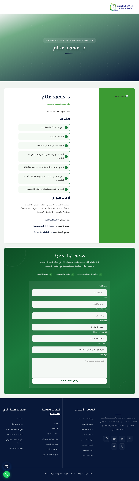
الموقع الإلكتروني (62, 232)
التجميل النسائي (17, 424)
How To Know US (100, 332)
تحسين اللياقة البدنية (15, 435)
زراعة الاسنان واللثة (85, 419)
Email (105, 298)
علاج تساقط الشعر (50, 455)
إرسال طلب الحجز (69, 381)
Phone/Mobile (101, 310)
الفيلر (56, 423)
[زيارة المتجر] (6, 466)
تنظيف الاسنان (87, 430)
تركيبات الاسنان (87, 440)
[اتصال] (122, 446)
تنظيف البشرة (52, 434)
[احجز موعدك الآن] (6, 474)
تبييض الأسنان (87, 435)
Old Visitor (102, 344)
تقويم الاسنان (87, 424)
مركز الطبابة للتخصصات (79, 474)
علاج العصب (88, 450)
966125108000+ (52, 220)
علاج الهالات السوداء (50, 439)
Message (103, 355)
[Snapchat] (122, 439)
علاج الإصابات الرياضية (14, 430)
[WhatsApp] (106, 439)
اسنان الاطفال (87, 456)
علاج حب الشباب (52, 444)
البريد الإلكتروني (63, 226)
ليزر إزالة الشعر (52, 449)
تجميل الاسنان (87, 445)
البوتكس (54, 429)
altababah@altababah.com (44, 226)
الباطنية (20, 419)
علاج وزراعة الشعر (16, 448)
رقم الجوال (65, 220)
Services (103, 321)
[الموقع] (114, 446)
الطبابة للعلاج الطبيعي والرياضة (14, 441)
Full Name (103, 286)
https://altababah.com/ (44, 232)
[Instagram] (130, 439)
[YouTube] (114, 439)
